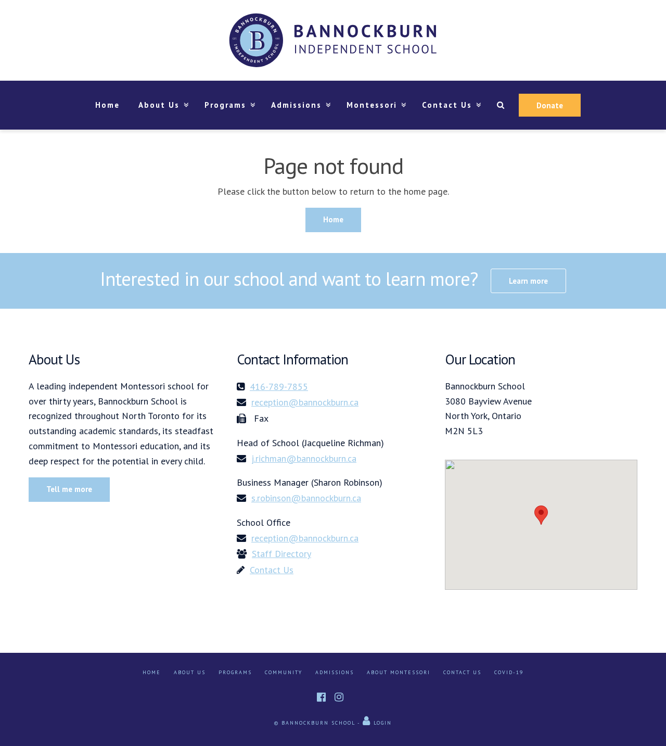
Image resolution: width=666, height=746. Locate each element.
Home (107, 105)
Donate (549, 105)
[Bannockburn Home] (333, 40)
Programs (225, 105)
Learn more (528, 281)
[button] (541, 515)
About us (190, 672)
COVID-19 (508, 672)
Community (283, 672)
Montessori (372, 105)
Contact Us (462, 672)
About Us (159, 105)
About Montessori (398, 672)
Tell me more (69, 489)
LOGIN (381, 722)
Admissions (296, 105)
